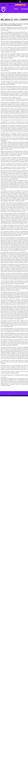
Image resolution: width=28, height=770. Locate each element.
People (16, 9)
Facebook (2, 395)
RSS (9, 395)
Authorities (24, 9)
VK (7, 395)
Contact (10, 4)
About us (4, 4)
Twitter (5, 395)
